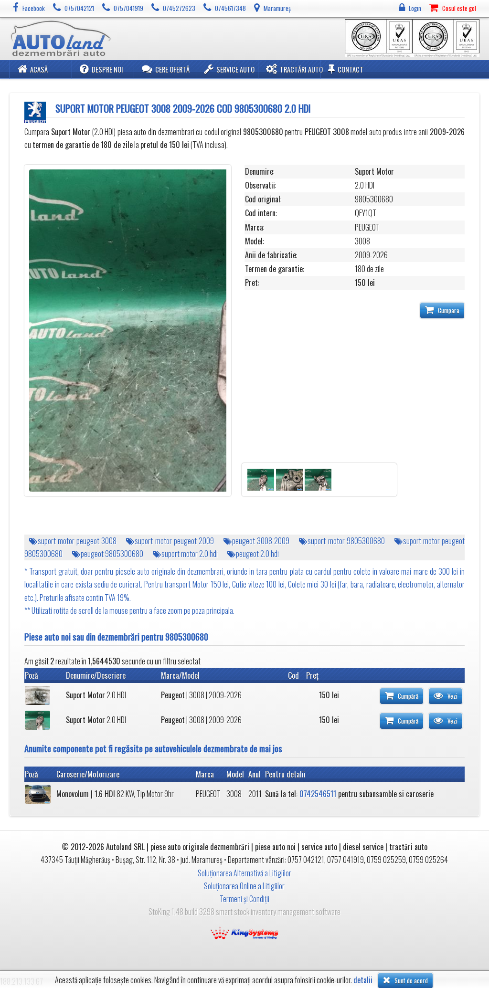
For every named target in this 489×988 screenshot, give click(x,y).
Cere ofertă (172, 69)
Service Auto (235, 69)
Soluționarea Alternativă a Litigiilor (244, 873)
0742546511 (317, 793)
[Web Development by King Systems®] (244, 931)
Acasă (39, 69)
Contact (350, 69)
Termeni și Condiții (244, 898)
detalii (362, 980)
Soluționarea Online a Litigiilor (244, 886)
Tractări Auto (301, 69)
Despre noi (107, 69)
